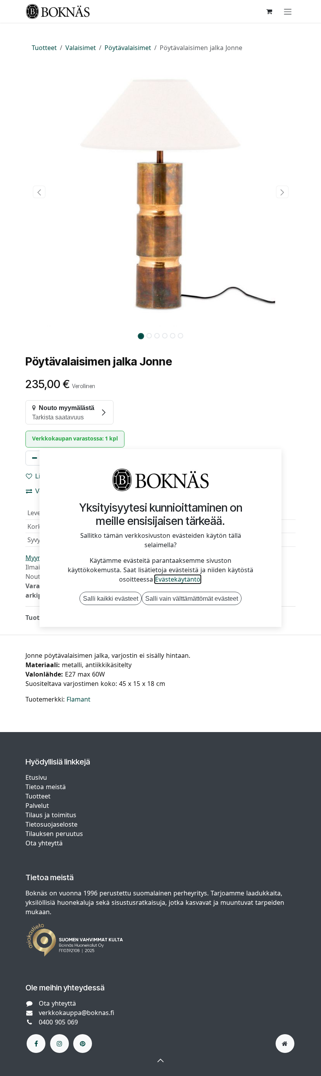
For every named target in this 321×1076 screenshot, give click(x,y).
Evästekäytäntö (177, 579)
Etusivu (36, 777)
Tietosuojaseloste (52, 824)
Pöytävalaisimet (128, 48)
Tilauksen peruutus (54, 834)
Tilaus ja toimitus (50, 815)
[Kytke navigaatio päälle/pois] (288, 11)
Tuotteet (44, 48)
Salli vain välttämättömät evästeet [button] (191, 598)
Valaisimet (80, 48)
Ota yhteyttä (44, 843)
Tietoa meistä (45, 787)
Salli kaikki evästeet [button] (110, 598)
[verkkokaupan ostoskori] (269, 11)
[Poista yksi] (34, 458)
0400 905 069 (58, 1022)
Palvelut (37, 805)
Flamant (78, 699)
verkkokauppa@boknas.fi (76, 1013)
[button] (38, 192)
